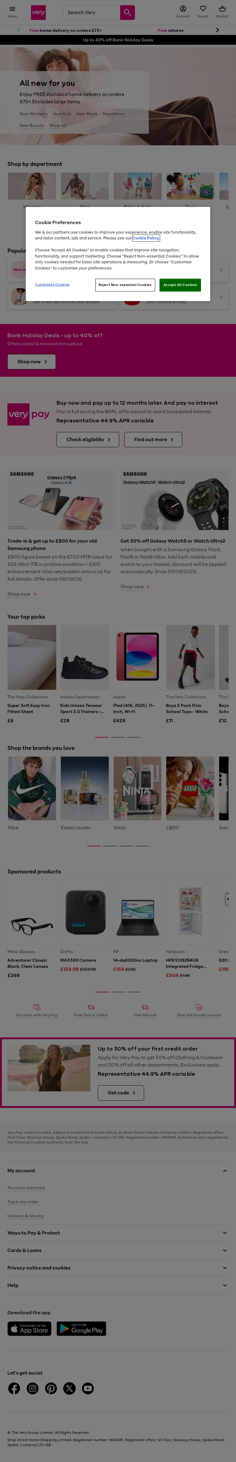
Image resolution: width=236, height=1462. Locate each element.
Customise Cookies (52, 284)
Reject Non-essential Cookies (125, 284)
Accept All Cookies (180, 284)
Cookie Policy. (146, 238)
